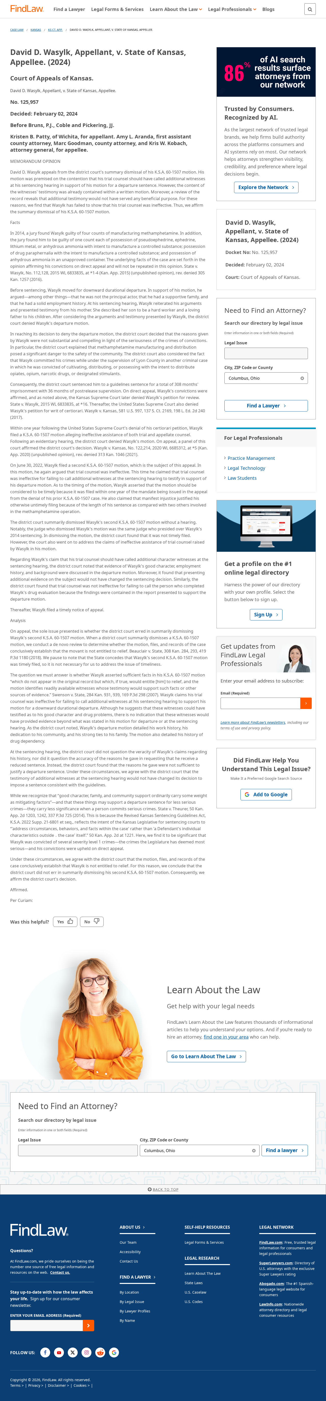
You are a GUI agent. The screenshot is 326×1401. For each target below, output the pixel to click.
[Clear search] (302, 378)
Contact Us (129, 1261)
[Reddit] (100, 1352)
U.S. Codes (194, 1301)
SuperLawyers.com (276, 1263)
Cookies (80, 1385)
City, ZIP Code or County (248, 367)
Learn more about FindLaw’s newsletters (253, 722)
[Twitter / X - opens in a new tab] (73, 1352)
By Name (127, 1320)
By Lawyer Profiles (135, 1311)
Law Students (242, 478)
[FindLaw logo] (29, 9)
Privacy (34, 1385)
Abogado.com (271, 1283)
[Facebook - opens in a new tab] (45, 1352)
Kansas (36, 30)
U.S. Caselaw (195, 1292)
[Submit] (306, 703)
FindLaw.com (270, 1242)
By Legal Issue (132, 1301)
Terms (15, 1385)
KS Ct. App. (55, 30)
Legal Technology (246, 468)
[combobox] (266, 353)
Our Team (128, 1242)
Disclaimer (57, 1385)
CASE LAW (16, 30)
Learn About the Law (203, 1273)
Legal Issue (235, 343)
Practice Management (251, 458)
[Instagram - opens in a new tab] (86, 1352)
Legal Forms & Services (204, 1242)
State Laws (194, 1282)
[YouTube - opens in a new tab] (59, 1352)
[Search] (310, 9)
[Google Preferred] (114, 1352)
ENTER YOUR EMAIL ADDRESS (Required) (45, 1315)
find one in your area (226, 1037)
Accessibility (130, 1251)
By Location (129, 1292)
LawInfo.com (270, 1304)
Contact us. (60, 1272)
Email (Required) (235, 693)
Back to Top (166, 1189)
